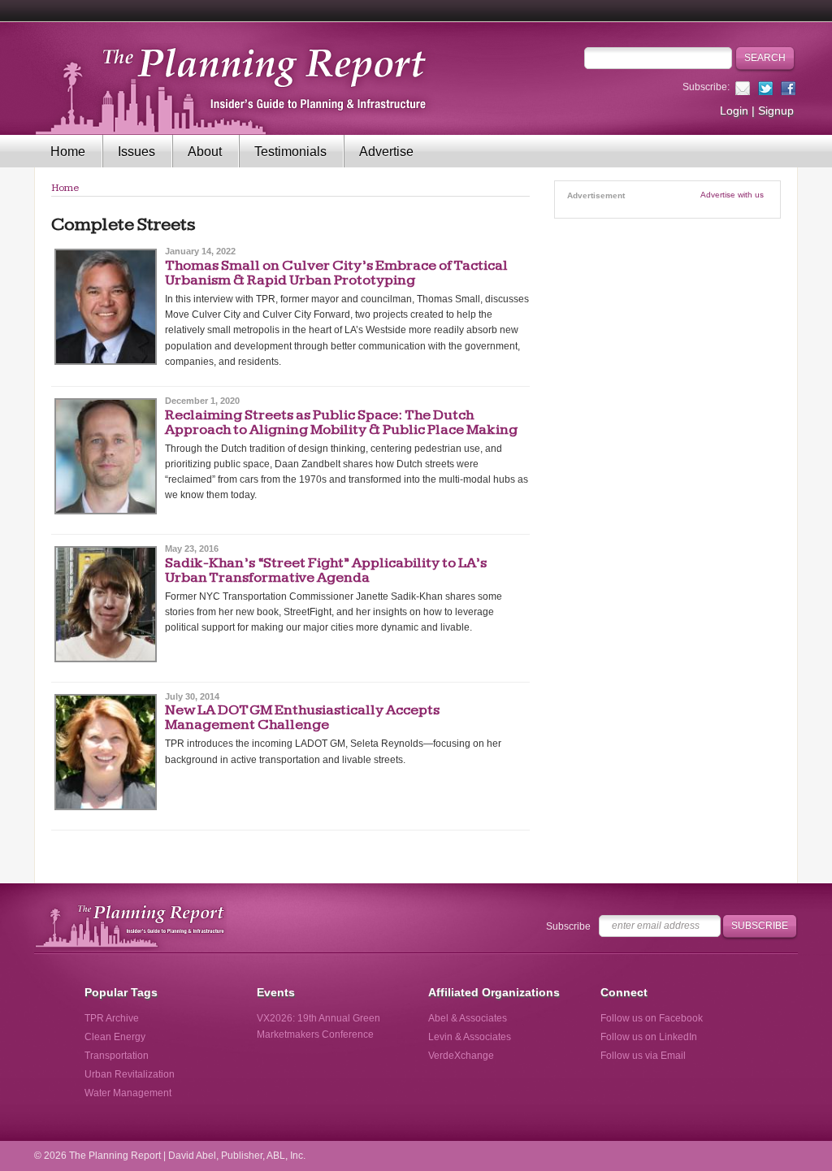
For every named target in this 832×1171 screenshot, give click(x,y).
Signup (776, 110)
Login (734, 110)
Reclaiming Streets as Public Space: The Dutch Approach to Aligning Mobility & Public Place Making (342, 422)
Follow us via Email (643, 1055)
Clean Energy (114, 1037)
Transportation (116, 1055)
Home (67, 151)
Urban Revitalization (129, 1074)
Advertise (386, 151)
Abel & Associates (467, 1018)
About (205, 151)
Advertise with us (732, 194)
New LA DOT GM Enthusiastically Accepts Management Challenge (302, 717)
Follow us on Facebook (651, 1018)
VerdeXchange (461, 1055)
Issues (136, 151)
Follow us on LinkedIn (648, 1037)
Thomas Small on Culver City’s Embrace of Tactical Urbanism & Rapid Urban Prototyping (336, 272)
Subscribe (568, 926)
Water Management (127, 1093)
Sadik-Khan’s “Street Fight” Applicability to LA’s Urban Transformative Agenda (326, 570)
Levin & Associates (469, 1037)
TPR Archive (111, 1018)
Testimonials (290, 151)
